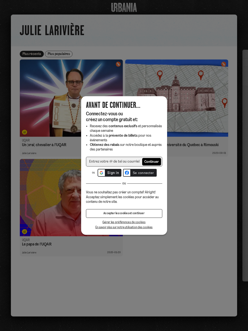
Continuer (151, 162)
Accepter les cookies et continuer (124, 213)
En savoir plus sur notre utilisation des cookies (124, 227)
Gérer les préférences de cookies (124, 222)
